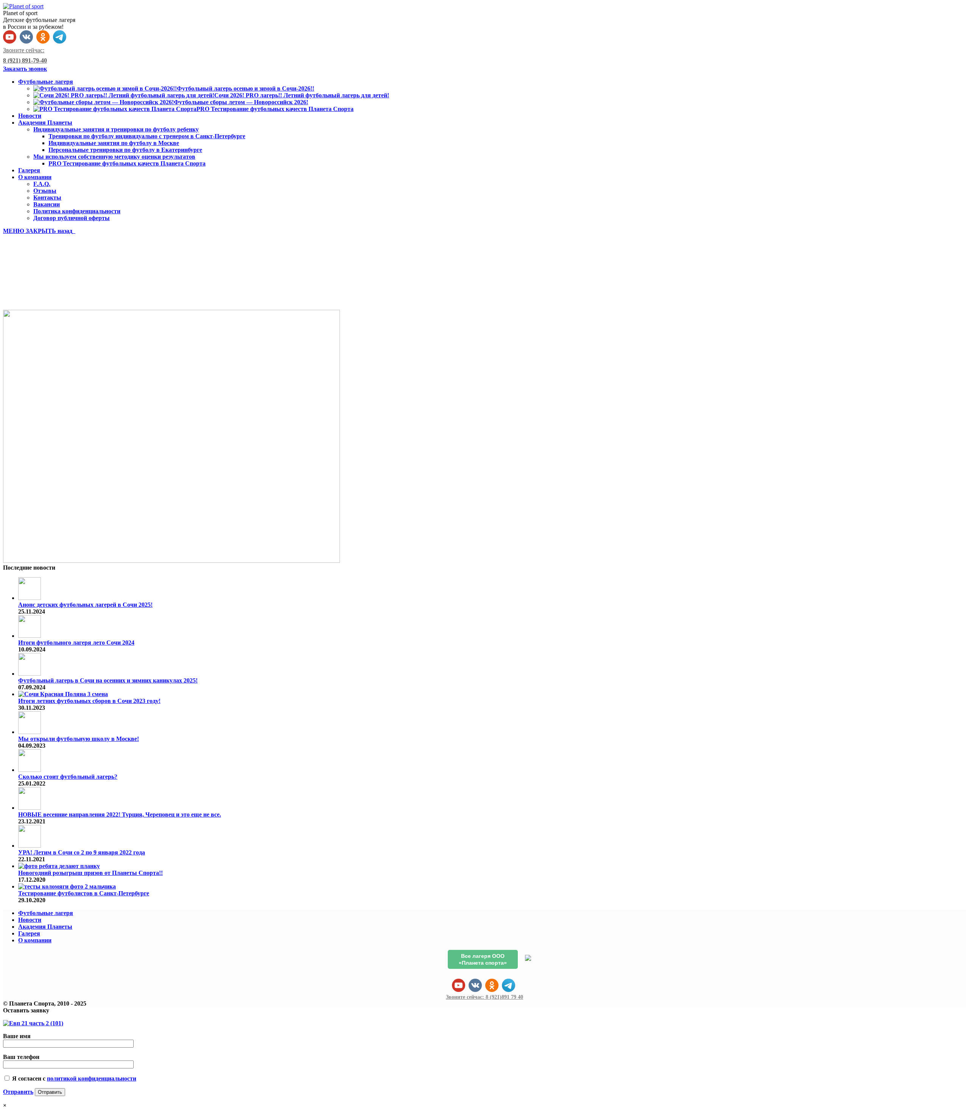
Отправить (18, 1092)
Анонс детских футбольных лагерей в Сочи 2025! (85, 604)
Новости (29, 920)
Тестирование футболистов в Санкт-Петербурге (83, 893)
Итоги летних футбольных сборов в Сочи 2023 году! (89, 701)
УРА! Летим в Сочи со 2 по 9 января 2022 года (81, 852)
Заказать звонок (25, 69)
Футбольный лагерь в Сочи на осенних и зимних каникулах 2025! (108, 680)
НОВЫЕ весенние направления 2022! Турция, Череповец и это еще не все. (119, 814)
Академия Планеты (45, 926)
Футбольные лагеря (45, 913)
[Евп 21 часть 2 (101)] (171, 561)
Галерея (29, 933)
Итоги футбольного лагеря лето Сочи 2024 (76, 642)
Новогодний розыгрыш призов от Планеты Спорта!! (90, 873)
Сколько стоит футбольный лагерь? (67, 776)
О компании (34, 940)
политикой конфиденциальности (91, 1078)
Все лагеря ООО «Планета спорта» (483, 959)
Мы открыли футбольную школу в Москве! (78, 739)
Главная (29, 293)
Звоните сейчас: (484, 997)
